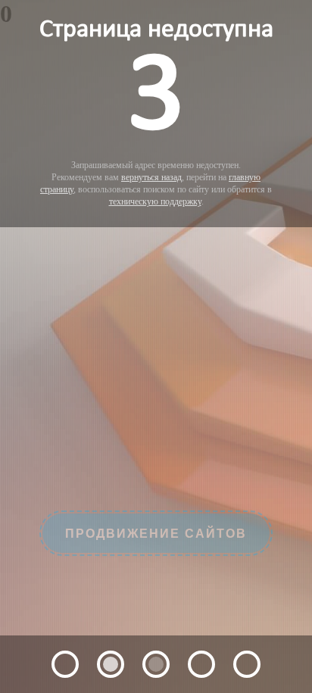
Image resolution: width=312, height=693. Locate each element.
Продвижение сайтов (156, 553)
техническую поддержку (155, 201)
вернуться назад (151, 177)
